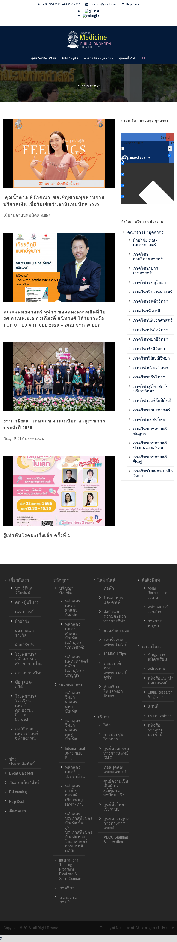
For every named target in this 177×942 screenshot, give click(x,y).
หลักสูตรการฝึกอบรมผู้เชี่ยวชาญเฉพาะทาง (74, 795)
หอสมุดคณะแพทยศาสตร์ (115, 769)
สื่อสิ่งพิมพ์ (151, 580)
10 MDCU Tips (114, 654)
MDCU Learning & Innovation (115, 839)
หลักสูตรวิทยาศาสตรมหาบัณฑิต (72, 702)
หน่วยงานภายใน (68, 899)
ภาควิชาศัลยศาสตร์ (150, 367)
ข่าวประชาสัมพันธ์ (22, 761)
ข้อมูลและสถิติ (24, 684)
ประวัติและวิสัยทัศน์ (25, 590)
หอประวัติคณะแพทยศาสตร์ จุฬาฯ (115, 670)
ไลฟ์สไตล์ (106, 580)
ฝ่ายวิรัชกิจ (25, 645)
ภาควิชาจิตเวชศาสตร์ (152, 292)
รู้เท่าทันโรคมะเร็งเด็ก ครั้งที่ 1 (36, 535)
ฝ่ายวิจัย (22, 621)
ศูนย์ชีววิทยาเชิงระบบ (114, 807)
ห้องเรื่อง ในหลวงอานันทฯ (113, 691)
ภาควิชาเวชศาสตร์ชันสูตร (150, 431)
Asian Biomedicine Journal (157, 592)
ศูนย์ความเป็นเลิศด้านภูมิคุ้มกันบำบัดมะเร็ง (115, 788)
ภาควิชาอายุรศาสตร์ (151, 410)
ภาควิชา (66, 888)
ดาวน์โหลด (152, 646)
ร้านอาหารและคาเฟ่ (113, 600)
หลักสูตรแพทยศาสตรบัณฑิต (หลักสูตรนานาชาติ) (74, 635)
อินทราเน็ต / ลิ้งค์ (24, 782)
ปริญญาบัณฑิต (66, 590)
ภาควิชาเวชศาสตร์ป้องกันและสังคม (150, 445)
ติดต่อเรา (17, 811)
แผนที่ (153, 706)
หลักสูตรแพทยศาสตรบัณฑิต (72, 608)
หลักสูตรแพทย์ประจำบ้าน (75, 771)
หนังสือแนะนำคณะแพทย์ (160, 680)
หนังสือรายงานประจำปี (155, 729)
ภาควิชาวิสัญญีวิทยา (151, 358)
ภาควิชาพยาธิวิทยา (150, 339)
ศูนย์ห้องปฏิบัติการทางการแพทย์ (116, 823)
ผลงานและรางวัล (25, 633)
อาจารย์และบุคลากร (98, 58)
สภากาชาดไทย (29, 673)
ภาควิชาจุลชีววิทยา (150, 301)
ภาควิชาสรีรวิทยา (149, 377)
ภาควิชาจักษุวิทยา (149, 282)
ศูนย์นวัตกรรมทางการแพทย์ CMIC (116, 753)
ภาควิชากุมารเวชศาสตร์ (145, 270)
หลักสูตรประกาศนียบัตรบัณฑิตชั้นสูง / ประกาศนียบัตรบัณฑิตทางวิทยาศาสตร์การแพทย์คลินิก (78, 832)
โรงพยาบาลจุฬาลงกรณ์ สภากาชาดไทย (29, 658)
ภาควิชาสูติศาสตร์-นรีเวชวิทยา (150, 388)
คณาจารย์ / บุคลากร (145, 232)
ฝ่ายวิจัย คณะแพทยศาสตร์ (145, 242)
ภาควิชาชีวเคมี (146, 311)
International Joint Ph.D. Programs (75, 753)
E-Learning (18, 792)
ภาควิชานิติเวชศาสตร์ (153, 320)
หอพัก (108, 588)
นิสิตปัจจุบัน (70, 58)
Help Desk (132, 4)
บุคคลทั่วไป (127, 58)
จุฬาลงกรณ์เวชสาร (158, 609)
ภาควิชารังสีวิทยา (149, 348)
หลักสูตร (61, 580)
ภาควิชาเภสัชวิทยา (150, 419)
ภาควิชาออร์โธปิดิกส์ (152, 400)
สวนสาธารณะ (116, 630)
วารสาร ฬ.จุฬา (155, 623)
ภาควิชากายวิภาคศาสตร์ (148, 256)
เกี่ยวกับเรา (19, 580)
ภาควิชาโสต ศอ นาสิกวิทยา (153, 473)
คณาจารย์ (24, 612)
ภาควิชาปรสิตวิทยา (150, 330)
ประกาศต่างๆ (160, 716)
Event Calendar (21, 773)
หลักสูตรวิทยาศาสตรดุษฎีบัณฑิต (72, 730)
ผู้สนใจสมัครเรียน (43, 58)
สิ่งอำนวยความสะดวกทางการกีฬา (114, 616)
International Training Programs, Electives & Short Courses (70, 869)
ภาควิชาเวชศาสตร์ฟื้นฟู (150, 459)
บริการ (104, 717)
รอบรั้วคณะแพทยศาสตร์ (115, 642)
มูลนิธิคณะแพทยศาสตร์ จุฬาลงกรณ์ (26, 733)
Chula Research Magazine (160, 694)
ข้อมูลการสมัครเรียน (157, 657)
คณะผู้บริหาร (27, 602)
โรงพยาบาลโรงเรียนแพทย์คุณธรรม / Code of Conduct (26, 707)
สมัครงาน (156, 669)
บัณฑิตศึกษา (70, 684)
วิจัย (107, 725)
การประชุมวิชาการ (113, 736)
